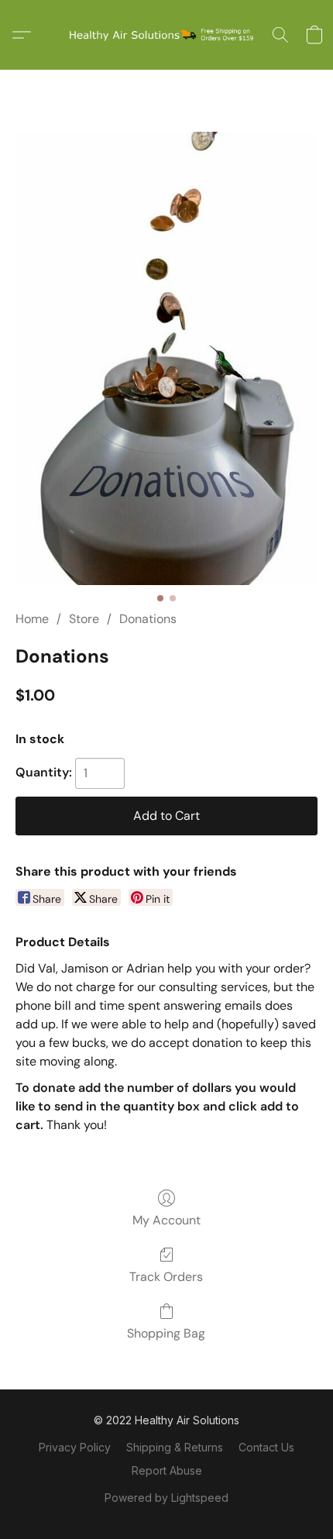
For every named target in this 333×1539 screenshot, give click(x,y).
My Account (166, 1220)
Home (32, 619)
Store (84, 619)
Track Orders (166, 1277)
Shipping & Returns (174, 1447)
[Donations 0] (166, 358)
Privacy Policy (75, 1447)
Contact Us (266, 1447)
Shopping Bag (166, 1333)
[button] (166, 35)
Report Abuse (167, 1470)
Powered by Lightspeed (166, 1497)
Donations (148, 619)
